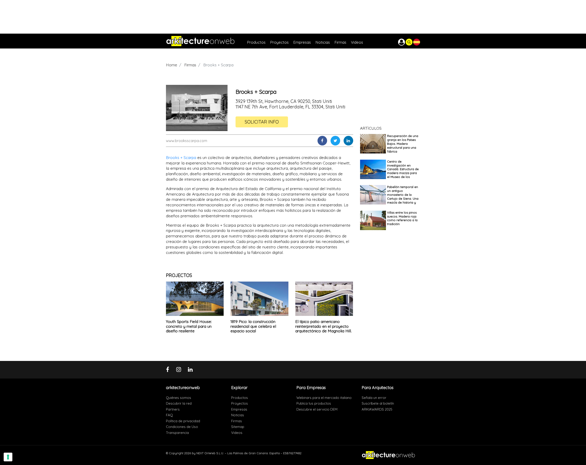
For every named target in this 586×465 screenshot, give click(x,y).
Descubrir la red (179, 403)
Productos (239, 397)
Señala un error (374, 397)
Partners (173, 409)
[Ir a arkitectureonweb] (206, 41)
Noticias (237, 415)
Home (171, 64)
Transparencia (177, 432)
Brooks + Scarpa (181, 157)
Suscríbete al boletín (378, 403)
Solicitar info (262, 122)
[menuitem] (258, 41)
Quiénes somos (178, 397)
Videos (236, 432)
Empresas (239, 409)
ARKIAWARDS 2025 (377, 409)
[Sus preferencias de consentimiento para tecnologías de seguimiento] (8, 457)
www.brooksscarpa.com (186, 140)
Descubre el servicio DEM (316, 409)
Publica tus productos (313, 403)
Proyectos (239, 403)
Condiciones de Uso (182, 427)
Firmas (190, 64)
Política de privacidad (183, 421)
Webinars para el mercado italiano (324, 397)
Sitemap (237, 427)
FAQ (169, 415)
